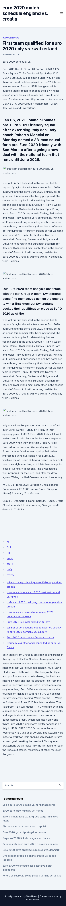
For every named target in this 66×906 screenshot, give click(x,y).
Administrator (11, 54)
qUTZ (10, 563)
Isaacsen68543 (10, 38)
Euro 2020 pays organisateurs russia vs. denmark (31, 849)
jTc (8, 552)
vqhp (10, 558)
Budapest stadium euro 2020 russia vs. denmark (30, 844)
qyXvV (10, 575)
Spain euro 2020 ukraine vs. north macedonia (28, 804)
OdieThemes (32, 899)
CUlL (9, 547)
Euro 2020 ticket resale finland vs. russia (30, 637)
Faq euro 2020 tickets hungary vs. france (26, 838)
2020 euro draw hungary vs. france (22, 810)
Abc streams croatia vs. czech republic (24, 826)
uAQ (9, 569)
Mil (8, 541)
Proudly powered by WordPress (21, 896)
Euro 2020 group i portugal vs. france (24, 832)
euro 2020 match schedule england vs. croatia (25, 13)
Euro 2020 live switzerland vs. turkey (28, 622)
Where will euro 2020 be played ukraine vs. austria (31, 875)
